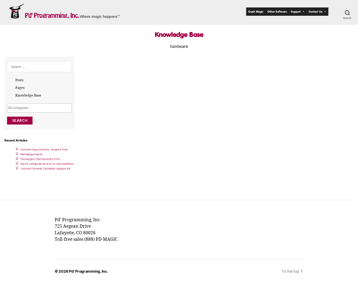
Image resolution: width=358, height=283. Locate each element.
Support (296, 11)
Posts (19, 80)
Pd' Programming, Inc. (52, 15)
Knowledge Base (179, 34)
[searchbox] (39, 108)
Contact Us (315, 11)
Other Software (277, 11)
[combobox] (39, 107)
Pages (19, 88)
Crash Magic (256, 11)
